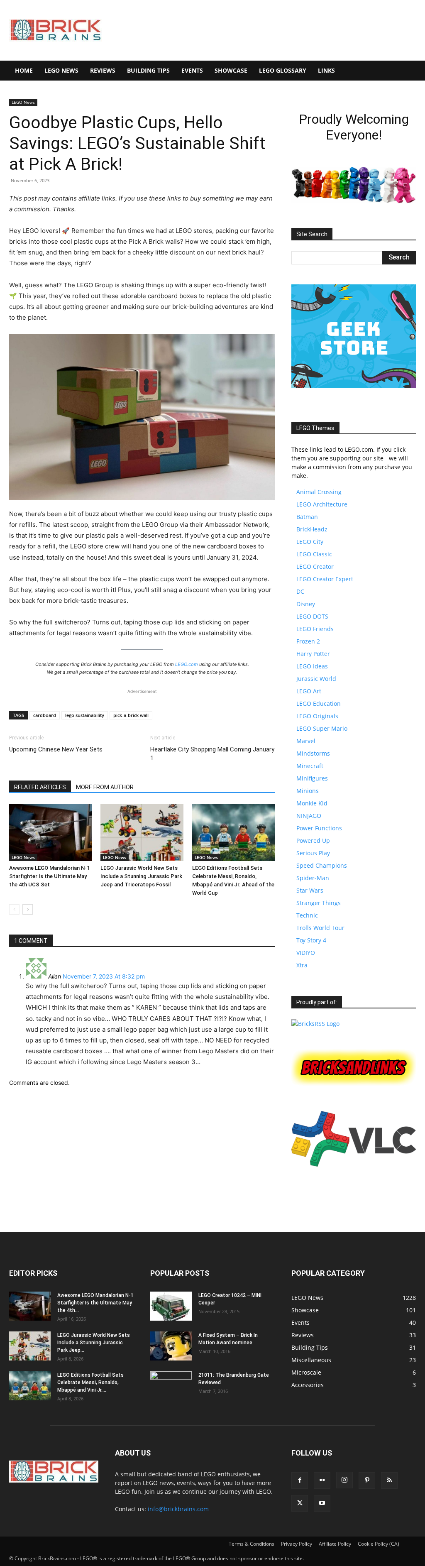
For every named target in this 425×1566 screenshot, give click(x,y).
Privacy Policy (296, 1543)
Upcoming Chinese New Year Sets (56, 749)
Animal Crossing (319, 492)
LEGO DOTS (312, 616)
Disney (305, 604)
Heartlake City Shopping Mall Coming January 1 (212, 754)
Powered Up (313, 840)
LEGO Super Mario (321, 728)
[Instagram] (344, 1480)
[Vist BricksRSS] (315, 1024)
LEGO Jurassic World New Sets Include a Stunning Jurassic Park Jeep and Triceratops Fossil (141, 876)
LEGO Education (318, 703)
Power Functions (319, 828)
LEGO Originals (317, 716)
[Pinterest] (367, 1480)
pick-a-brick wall (131, 715)
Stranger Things (318, 903)
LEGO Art (308, 691)
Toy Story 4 (311, 940)
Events (192, 70)
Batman (307, 517)
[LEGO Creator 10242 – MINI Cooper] (171, 1306)
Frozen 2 (308, 641)
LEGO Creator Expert (324, 579)
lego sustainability (84, 715)
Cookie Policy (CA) (378, 1543)
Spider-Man (312, 878)
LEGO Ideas (312, 666)
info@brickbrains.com (178, 1509)
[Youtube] (322, 1503)
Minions (307, 791)
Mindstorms (313, 753)
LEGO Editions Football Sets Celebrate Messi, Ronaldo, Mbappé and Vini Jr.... (90, 1382)
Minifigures (312, 778)
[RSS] (389, 1480)
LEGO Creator (315, 566)
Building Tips (148, 70)
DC (300, 591)
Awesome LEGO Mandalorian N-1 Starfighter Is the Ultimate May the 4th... (95, 1302)
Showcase (231, 70)
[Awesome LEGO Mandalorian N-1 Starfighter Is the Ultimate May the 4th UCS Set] (50, 832)
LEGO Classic (314, 554)
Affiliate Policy (335, 1543)
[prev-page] (14, 909)
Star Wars (309, 890)
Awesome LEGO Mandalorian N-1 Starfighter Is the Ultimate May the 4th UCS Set (49, 876)
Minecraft (309, 766)
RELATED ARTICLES (40, 787)
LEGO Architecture (321, 504)
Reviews (102, 70)
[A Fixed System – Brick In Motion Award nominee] (171, 1345)
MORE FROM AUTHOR (105, 787)
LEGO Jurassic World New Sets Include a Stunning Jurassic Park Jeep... (93, 1342)
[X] (299, 1503)
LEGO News (61, 70)
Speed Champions (321, 865)
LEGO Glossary (282, 70)
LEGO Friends (315, 629)
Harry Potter (313, 654)
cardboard (44, 715)
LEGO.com (186, 664)
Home (24, 70)
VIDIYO (305, 953)
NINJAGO (308, 816)
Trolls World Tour (320, 928)
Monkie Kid (311, 803)
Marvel (305, 741)
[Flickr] (322, 1480)
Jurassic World (316, 679)
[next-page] (27, 909)
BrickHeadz (311, 529)
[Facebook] (299, 1480)
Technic (307, 915)
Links (326, 70)
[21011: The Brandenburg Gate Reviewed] (171, 1385)
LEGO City (309, 542)
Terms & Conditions (251, 1543)
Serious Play (313, 853)
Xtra (302, 965)
